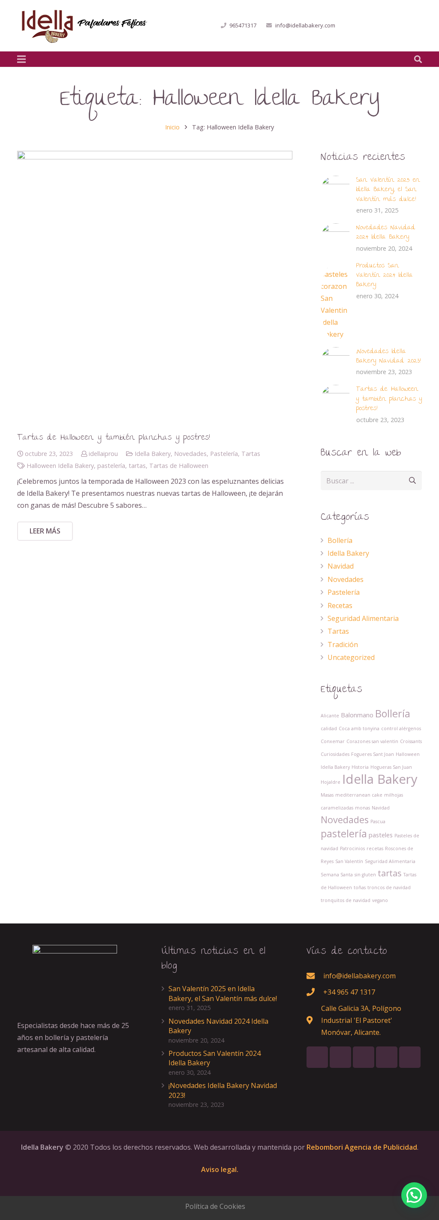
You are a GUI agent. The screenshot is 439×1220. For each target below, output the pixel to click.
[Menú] (21, 59)
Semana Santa (337, 875)
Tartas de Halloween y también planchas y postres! (113, 438)
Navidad (341, 566)
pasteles (381, 834)
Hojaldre (330, 782)
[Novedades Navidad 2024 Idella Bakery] (336, 238)
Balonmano (357, 714)
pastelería (111, 466)
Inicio (172, 127)
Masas (327, 795)
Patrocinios (352, 848)
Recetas (340, 605)
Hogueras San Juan (391, 767)
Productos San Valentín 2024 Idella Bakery (384, 276)
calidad (329, 728)
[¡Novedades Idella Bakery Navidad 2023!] (336, 362)
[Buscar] (418, 59)
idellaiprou (103, 454)
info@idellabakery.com (305, 25)
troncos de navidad (389, 887)
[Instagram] (414, 25)
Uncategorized (351, 657)
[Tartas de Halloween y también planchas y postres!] (154, 288)
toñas (360, 887)
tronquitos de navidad (345, 900)
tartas (137, 466)
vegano (380, 900)
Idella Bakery (153, 454)
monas (362, 808)
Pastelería (224, 454)
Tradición (343, 644)
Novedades (190, 454)
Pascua (377, 821)
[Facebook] (352, 25)
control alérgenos (401, 728)
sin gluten (365, 875)
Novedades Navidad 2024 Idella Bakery (385, 233)
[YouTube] (398, 25)
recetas (375, 848)
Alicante (330, 716)
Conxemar (333, 741)
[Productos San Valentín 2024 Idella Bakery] (336, 300)
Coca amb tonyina (359, 728)
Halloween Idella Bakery (60, 466)
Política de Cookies (215, 1206)
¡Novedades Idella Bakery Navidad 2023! (388, 356)
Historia (360, 767)
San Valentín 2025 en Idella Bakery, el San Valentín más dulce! (388, 190)
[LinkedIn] (383, 25)
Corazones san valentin (372, 741)
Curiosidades (335, 754)
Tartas (250, 454)
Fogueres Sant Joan (372, 754)
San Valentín (349, 861)
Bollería (340, 540)
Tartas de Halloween (178, 466)
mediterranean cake (358, 795)
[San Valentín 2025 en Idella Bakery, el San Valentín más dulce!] (336, 191)
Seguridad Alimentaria (363, 618)
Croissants (411, 741)
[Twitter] (368, 25)
